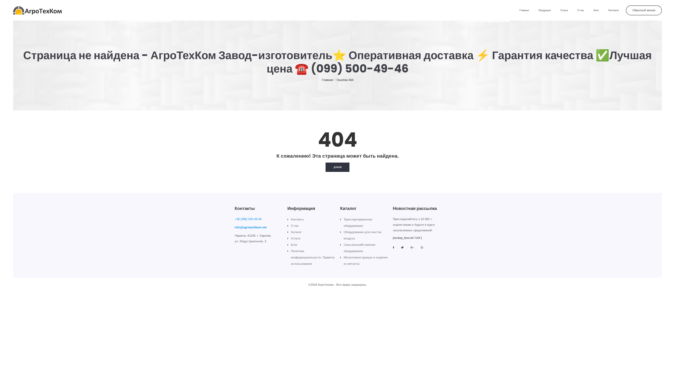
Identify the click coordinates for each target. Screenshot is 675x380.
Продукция (544, 10)
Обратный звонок (643, 10)
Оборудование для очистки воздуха (362, 235)
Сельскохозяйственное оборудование (359, 248)
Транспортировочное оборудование (358, 222)
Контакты (613, 10)
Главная (524, 10)
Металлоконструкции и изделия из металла (366, 260)
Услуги (564, 10)
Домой (337, 167)
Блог (596, 10)
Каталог (296, 232)
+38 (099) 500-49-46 (248, 219)
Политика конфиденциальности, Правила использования (313, 257)
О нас (580, 10)
